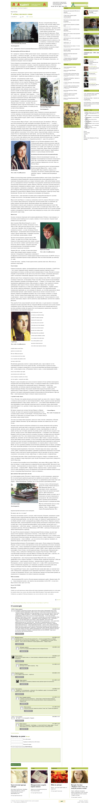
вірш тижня (87, 17)
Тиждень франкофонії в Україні (70, 67)
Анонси (54, 4)
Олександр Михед (92, 83)
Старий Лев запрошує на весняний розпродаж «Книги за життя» (70, 94)
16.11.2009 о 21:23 (56, 664)
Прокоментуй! (19, 795)
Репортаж (55, 3)
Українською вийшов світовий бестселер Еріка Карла (71, 29)
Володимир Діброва (93, 66)
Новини (65, 3)
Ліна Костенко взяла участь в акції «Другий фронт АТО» (72, 38)
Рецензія (64, 2)
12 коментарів (30, 16)
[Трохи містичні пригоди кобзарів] (19, 782)
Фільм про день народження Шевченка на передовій (72, 11)
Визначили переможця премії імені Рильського (70, 54)
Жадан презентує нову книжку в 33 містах (72, 45)
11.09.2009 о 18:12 (56, 688)
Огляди (61, 2)
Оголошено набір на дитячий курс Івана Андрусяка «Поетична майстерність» (71, 86)
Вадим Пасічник (14, 11)
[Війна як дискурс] (59, 782)
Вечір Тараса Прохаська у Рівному (70, 90)
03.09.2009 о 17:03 (56, 673)
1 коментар (79, 797)
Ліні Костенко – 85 (67, 42)
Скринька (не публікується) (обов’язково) (31, 741)
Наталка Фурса (23, 602)
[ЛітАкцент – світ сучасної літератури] (29, 4)
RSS (66, 6)
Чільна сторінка (14, 8)
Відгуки (86, 110)
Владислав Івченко (92, 59)
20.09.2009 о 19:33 (56, 716)
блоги (86, 57)
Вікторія (28, 736)
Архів (63, 6)
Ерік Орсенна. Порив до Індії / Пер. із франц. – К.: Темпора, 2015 (71, 126)
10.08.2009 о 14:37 (56, 656)
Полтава (33, 602)
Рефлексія (57, 2)
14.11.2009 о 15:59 (56, 723)
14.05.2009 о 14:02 (56, 647)
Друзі (60, 6)
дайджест (87, 90)
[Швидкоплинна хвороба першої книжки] (39, 782)
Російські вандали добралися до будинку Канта (71, 25)
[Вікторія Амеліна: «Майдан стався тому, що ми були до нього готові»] (79, 782)
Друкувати (58, 599)
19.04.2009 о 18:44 (56, 609)
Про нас (56, 6)
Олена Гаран (29, 602)
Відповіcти (20, 633)
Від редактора (58, 4)
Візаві (54, 2)
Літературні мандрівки (22, 8)
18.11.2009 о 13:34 (56, 697)
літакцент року (88, 50)
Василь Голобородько (93, 72)
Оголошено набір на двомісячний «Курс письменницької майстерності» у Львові (71, 74)
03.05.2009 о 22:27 (56, 637)
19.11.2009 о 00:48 (56, 706)
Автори (52, 6)
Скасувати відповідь (15, 733)
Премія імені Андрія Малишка (70, 70)
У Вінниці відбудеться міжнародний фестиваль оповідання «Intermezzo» (70, 58)
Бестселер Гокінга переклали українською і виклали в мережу (72, 49)
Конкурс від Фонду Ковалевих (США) (71, 98)
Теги (91, 110)
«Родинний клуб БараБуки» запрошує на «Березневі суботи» (71, 78)
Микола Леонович (16, 602)
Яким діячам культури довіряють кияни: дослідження (71, 20)
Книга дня (61, 3)
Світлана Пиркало (39, 602)
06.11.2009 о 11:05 (56, 680)
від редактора (88, 8)
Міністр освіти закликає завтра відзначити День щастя (72, 34)
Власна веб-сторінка (27, 744)
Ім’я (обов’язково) (27, 739)
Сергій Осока (45, 602)
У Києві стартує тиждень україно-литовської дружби (70, 16)
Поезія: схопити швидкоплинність (92, 45)
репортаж (87, 33)
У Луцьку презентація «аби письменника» (72, 82)
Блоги (58, 3)
